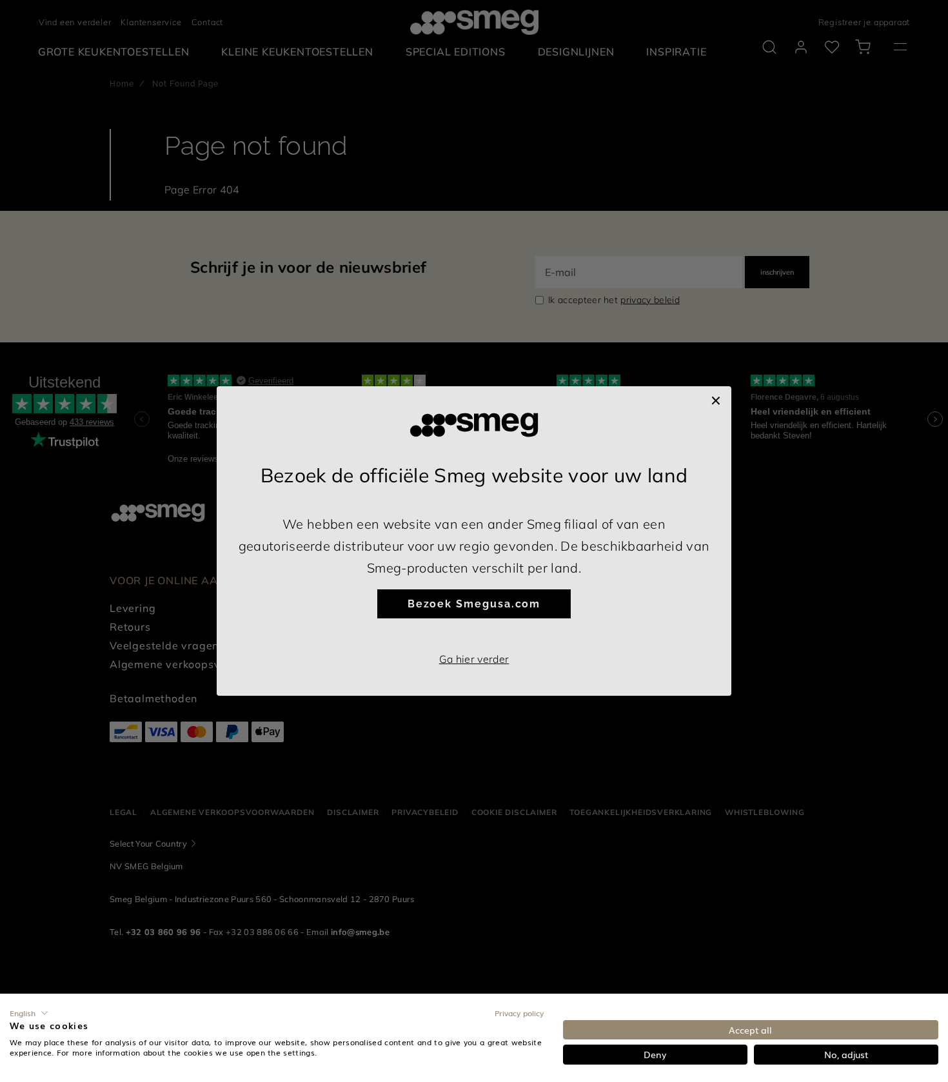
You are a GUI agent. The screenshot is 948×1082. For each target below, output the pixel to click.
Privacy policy (519, 1013)
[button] (29, 1013)
